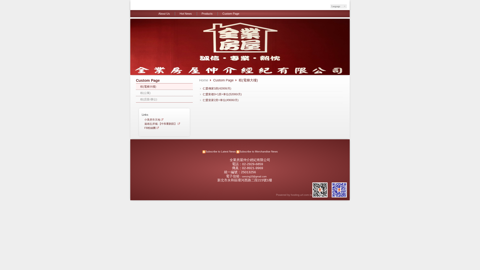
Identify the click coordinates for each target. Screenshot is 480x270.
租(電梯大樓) (148, 86)
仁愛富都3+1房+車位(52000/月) (222, 94)
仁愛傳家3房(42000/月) (216, 88)
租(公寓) (145, 92)
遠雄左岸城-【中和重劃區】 (160, 123)
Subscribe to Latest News (221, 151)
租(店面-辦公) (148, 99)
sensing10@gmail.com (254, 176)
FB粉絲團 (150, 128)
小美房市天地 (152, 119)
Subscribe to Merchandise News (258, 151)
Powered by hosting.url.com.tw (294, 195)
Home (203, 80)
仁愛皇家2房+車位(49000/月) (220, 100)
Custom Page (224, 80)
